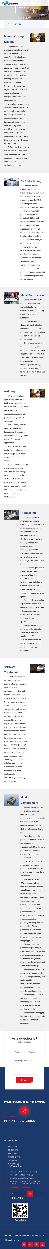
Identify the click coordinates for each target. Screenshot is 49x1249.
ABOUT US (12, 1146)
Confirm (24, 1080)
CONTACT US (13, 1164)
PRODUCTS (13, 1150)
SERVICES (18, 24)
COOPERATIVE (14, 1157)
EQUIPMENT (13, 1153)
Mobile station (20, 1220)
